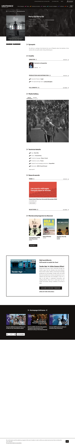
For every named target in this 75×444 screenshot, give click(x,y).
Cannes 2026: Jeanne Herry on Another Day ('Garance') (36, 327)
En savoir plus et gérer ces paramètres (14, 442)
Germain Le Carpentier (49, 19)
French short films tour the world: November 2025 (43, 199)
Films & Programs (21, 6)
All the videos (20, 334)
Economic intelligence (53, 6)
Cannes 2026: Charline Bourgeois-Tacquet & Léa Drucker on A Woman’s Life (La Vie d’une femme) (16, 328)
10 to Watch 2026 (55, 1)
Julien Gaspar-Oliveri (57, 266)
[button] (66, 103)
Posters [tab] (35, 97)
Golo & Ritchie (47, 236)
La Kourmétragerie (48, 81)
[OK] (67, 441)
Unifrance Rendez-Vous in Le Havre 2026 (41, 1)
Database (44, 6)
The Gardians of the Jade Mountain (34, 238)
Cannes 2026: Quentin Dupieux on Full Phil (59, 327)
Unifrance (62, 6)
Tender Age (43, 266)
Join (67, 6)
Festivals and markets (36, 6)
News (28, 6)
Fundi (46, 21)
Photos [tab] (29, 97)
